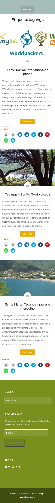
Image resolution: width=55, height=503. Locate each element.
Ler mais (27, 121)
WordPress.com (27, 497)
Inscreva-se (14, 443)
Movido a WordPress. (19, 493)
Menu (29, 9)
